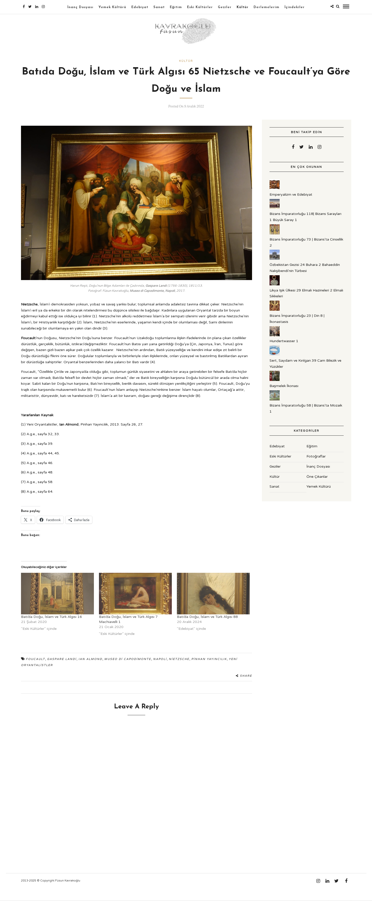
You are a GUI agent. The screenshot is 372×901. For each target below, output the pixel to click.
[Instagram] (43, 6)
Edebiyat (139, 7)
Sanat (159, 7)
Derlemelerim (266, 7)
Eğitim (176, 7)
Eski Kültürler (200, 7)
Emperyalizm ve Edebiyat (291, 194)
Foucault (35, 659)
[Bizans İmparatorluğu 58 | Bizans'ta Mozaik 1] (275, 399)
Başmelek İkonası (284, 386)
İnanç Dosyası (80, 7)
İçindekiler (294, 7)
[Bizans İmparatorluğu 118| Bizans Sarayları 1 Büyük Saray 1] (275, 208)
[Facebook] (293, 147)
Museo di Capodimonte (127, 659)
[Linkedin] (36, 6)
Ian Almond (90, 659)
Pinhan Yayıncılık (209, 659)
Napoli (160, 659)
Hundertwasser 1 (284, 341)
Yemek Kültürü (112, 7)
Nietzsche (179, 659)
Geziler (225, 7)
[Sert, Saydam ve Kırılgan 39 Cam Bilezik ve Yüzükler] (275, 354)
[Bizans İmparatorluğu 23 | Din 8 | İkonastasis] (275, 309)
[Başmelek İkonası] (275, 380)
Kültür (243, 7)
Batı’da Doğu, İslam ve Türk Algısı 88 (207, 617)
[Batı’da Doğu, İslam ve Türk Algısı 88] (213, 594)
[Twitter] (301, 147)
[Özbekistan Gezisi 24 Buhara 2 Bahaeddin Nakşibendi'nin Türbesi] (275, 258)
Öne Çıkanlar (317, 476)
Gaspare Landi (61, 659)
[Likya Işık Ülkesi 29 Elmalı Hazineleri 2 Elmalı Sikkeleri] (275, 284)
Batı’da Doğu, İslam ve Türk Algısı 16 (51, 617)
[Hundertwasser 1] (275, 335)
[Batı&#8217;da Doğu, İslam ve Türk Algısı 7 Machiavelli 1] (135, 594)
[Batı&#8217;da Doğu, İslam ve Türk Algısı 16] (57, 594)
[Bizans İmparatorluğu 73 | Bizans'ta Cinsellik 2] (275, 233)
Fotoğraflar (316, 456)
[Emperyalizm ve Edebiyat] (275, 188)
